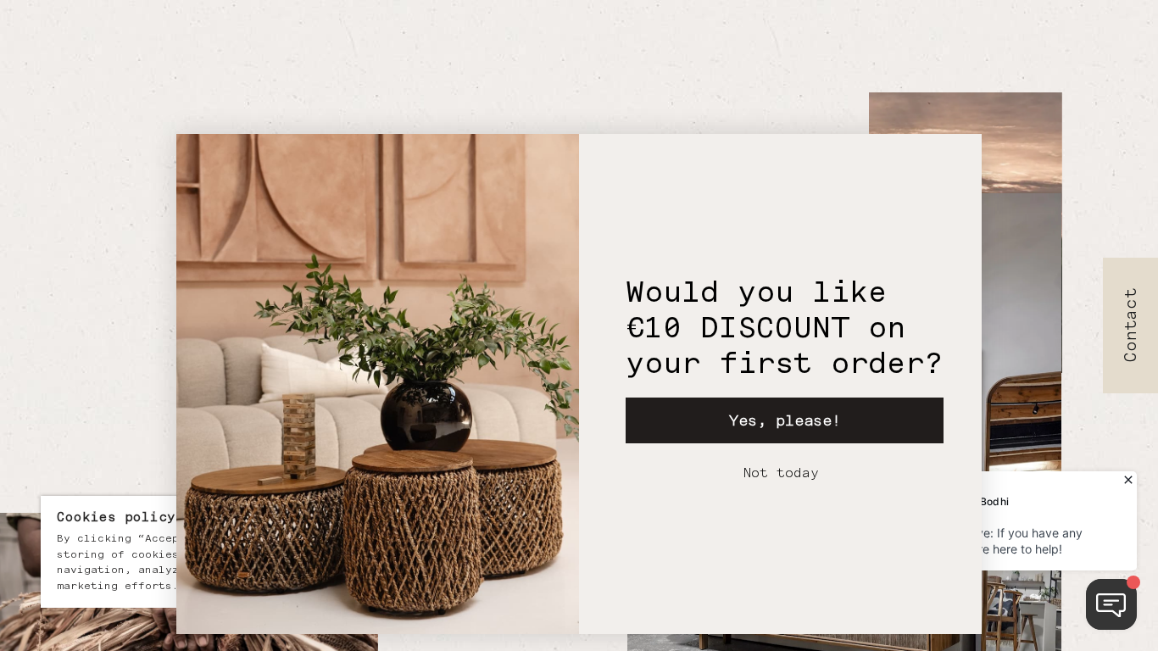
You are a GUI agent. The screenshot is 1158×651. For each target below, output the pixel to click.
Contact (1131, 325)
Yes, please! (785, 420)
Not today (781, 473)
